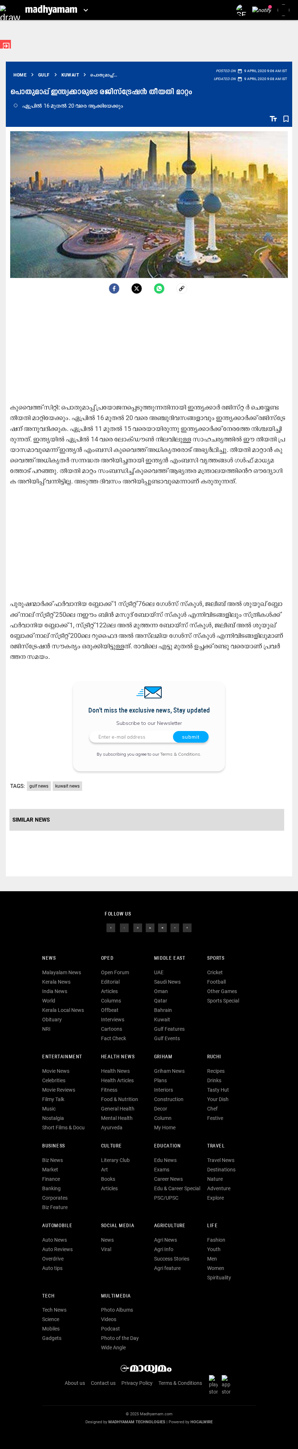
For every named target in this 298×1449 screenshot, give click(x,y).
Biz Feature (55, 1207)
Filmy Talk (53, 1099)
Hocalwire (201, 1422)
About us (75, 1383)
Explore (215, 1198)
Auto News (54, 1240)
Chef (212, 1109)
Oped (107, 958)
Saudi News (167, 982)
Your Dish (218, 1099)
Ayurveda (111, 1127)
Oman (161, 991)
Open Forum (115, 972)
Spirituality (219, 1277)
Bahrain (163, 1010)
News (49, 958)
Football (216, 982)
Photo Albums (117, 1310)
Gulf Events (167, 1038)
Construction (169, 1099)
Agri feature (167, 1268)
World (48, 1001)
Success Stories (171, 1259)
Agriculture (170, 1226)
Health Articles (117, 1080)
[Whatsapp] (159, 288)
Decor (160, 1109)
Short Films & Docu (63, 1127)
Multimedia (116, 1296)
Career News (168, 1179)
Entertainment (62, 1057)
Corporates (55, 1198)
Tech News (54, 1310)
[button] (10, 10)
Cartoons (111, 1029)
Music (49, 1109)
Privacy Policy (137, 1383)
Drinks (214, 1080)
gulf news (38, 786)
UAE (159, 972)
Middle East (169, 958)
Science (50, 1319)
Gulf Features (169, 1029)
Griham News (169, 1071)
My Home (165, 1127)
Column (163, 1118)
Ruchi (214, 1057)
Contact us (103, 1383)
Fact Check (113, 1038)
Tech (48, 1296)
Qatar (160, 1001)
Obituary (52, 1019)
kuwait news (67, 786)
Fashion (216, 1240)
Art (104, 1169)
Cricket (215, 972)
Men (212, 1259)
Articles (109, 991)
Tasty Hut (218, 1090)
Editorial (110, 982)
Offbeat (109, 1010)
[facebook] (114, 288)
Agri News (165, 1240)
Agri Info (163, 1249)
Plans (160, 1080)
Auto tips (52, 1268)
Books (108, 1179)
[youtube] (162, 927)
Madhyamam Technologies (136, 1422)
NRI (46, 1029)
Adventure (218, 1188)
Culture (111, 1146)
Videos (108, 1319)
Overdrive (53, 1259)
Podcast (110, 1329)
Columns (111, 1001)
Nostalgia (53, 1118)
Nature (215, 1179)
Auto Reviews (57, 1249)
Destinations (221, 1169)
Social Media (117, 1226)
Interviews (112, 1019)
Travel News (220, 1160)
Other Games (222, 991)
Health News (118, 1057)
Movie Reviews (58, 1090)
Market (50, 1169)
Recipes (216, 1071)
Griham (163, 1057)
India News (54, 991)
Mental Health (117, 1118)
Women (215, 1268)
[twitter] (124, 927)
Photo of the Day (120, 1338)
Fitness (109, 1090)
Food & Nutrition (119, 1099)
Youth (214, 1249)
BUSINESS (53, 1146)
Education (167, 1146)
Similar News (31, 820)
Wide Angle (113, 1347)
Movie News (55, 1071)
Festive (215, 1118)
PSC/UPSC (166, 1198)
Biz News (52, 1160)
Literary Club (115, 1160)
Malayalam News (61, 972)
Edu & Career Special (177, 1188)
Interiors (163, 1090)
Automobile (57, 1226)
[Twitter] (136, 288)
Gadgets (51, 1338)
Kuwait (162, 1019)
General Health (117, 1109)
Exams (161, 1169)
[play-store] (215, 1385)
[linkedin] (150, 927)
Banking (51, 1188)
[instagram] (138, 927)
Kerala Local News (63, 1010)
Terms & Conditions (180, 754)
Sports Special (223, 1001)
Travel (216, 1146)
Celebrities (53, 1080)
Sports (216, 958)
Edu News (165, 1160)
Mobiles (51, 1329)
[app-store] (227, 1385)
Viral (106, 1249)
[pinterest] (187, 927)
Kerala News (56, 982)
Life (212, 1226)
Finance (51, 1179)
